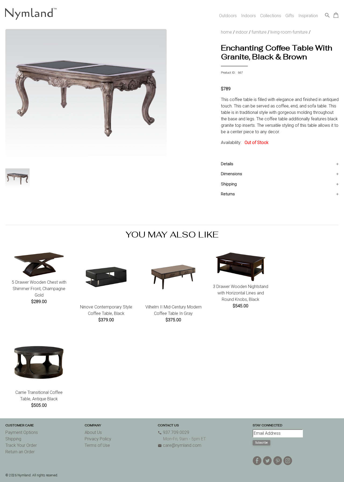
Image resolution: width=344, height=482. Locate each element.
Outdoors (228, 15)
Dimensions (231, 173)
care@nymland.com (179, 445)
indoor (242, 32)
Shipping (229, 184)
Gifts (289, 15)
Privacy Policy (98, 438)
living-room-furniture (289, 32)
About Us (93, 432)
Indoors (248, 15)
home (226, 32)
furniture (259, 32)
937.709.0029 (173, 432)
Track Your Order (21, 445)
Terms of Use (97, 445)
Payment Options (21, 432)
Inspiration (308, 15)
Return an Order (20, 451)
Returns (228, 194)
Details (227, 163)
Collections (270, 15)
